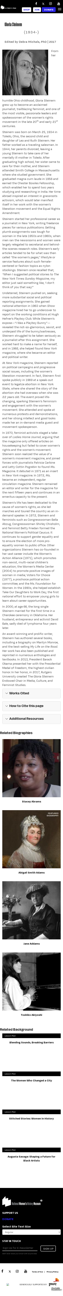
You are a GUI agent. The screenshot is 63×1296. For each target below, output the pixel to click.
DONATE (7, 1219)
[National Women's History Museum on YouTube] (58, 4)
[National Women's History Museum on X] (43, 4)
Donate (48, 9)
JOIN (37, 9)
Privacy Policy (52, 1272)
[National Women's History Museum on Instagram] (50, 4)
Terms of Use (37, 1272)
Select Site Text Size (16, 1226)
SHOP (26, 9)
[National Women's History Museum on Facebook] (36, 4)
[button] (31, 693)
